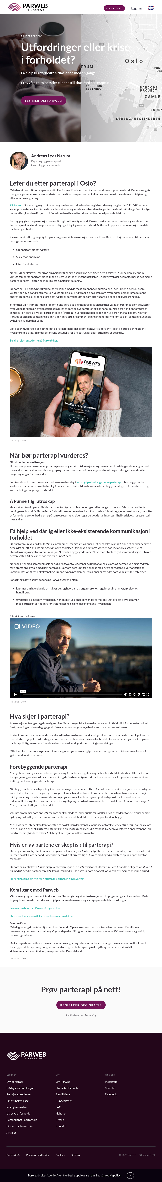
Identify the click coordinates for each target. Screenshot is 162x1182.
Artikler (11, 1132)
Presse (60, 1119)
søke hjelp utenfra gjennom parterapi (99, 482)
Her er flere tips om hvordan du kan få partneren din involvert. (47, 878)
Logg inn (136, 8)
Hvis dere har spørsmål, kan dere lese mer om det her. (42, 916)
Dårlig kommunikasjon (20, 1088)
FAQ (58, 1107)
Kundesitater (64, 1101)
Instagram (111, 1081)
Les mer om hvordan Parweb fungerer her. (35, 908)
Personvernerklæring (37, 1154)
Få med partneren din (19, 1126)
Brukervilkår (13, 1154)
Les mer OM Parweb (43, 100)
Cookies (60, 1154)
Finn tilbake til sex (17, 1101)
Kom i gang (114, 8)
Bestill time (63, 1094)
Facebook (111, 1094)
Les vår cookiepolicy (108, 1175)
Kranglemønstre (16, 1107)
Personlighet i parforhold (21, 1119)
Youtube (110, 1088)
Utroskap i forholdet (18, 1113)
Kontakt (61, 1126)
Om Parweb (63, 1081)
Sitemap (75, 1154)
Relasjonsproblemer (18, 1094)
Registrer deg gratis (81, 1005)
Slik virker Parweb (67, 1088)
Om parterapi (14, 1081)
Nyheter (61, 1113)
